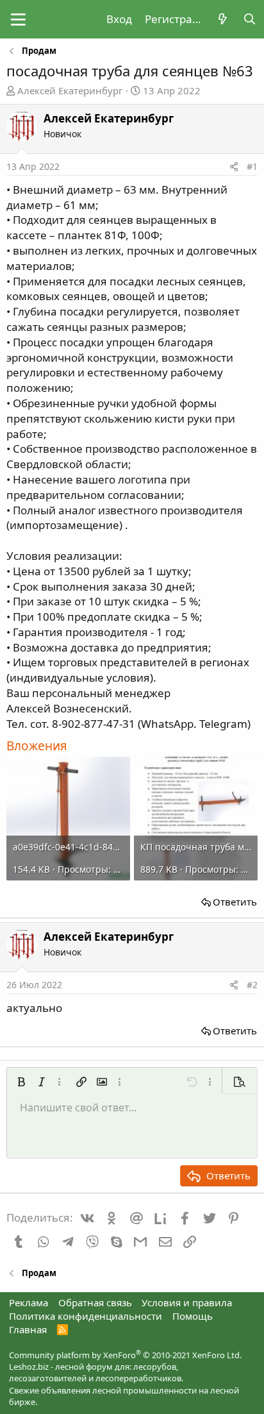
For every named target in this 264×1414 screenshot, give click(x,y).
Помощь (192, 1315)
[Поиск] (249, 19)
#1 (252, 166)
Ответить (235, 901)
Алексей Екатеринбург (70, 90)
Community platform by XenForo (125, 1355)
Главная (28, 1329)
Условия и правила (187, 1302)
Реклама (28, 1302)
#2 (252, 985)
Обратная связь (95, 1302)
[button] (18, 19)
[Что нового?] (222, 19)
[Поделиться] (234, 166)
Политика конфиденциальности (85, 1315)
